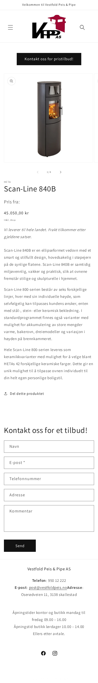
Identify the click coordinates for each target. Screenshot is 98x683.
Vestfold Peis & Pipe (54, 678)
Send (20, 545)
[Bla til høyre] (60, 172)
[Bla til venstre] (37, 172)
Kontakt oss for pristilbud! (49, 58)
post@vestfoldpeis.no (48, 587)
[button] (10, 27)
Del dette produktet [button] (27, 393)
